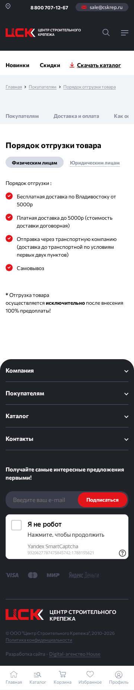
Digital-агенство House (74, 654)
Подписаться (102, 499)
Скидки (50, 65)
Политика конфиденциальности (39, 639)
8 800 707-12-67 (49, 7)
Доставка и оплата (76, 116)
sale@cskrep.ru (106, 7)
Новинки (17, 65)
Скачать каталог (99, 65)
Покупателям (43, 86)
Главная (14, 86)
